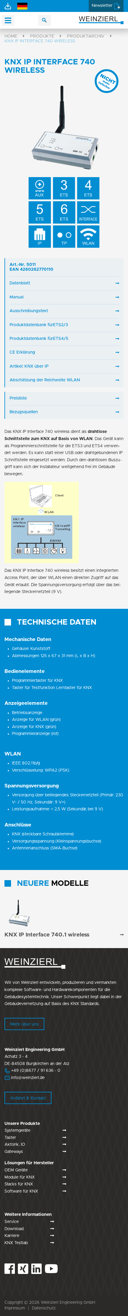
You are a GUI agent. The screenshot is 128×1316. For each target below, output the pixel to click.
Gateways (13, 1152)
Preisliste (18, 398)
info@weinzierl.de (27, 1078)
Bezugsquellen (24, 412)
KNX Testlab (16, 1243)
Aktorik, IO (14, 1144)
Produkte (42, 36)
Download (14, 1229)
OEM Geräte (16, 1170)
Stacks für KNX (18, 1184)
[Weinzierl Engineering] (101, 19)
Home (10, 36)
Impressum (14, 1308)
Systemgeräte (17, 1130)
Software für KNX (21, 1191)
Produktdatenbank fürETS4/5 (39, 339)
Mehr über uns (24, 1024)
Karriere (11, 1236)
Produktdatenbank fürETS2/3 (39, 325)
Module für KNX (19, 1177)
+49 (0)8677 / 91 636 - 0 (32, 1071)
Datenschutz (44, 1308)
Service (11, 1222)
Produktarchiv (85, 36)
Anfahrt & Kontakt (28, 1098)
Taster (10, 1138)
